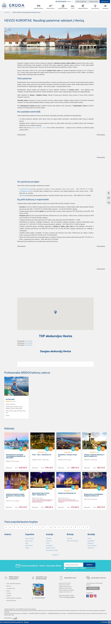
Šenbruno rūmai (50, 548)
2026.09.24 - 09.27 (62, 459)
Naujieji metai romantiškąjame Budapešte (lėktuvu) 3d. (93, 495)
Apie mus (8, 586)
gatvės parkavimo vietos (38, 127)
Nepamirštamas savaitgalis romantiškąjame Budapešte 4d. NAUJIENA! (16, 456)
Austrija (49, 534)
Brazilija (91, 534)
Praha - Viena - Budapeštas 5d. (42, 455)
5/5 (71, 452)
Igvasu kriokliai (29, 538)
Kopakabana (91, 541)
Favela (89, 538)
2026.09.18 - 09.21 (10, 461)
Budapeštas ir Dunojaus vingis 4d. (67, 455)
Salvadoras (91, 548)
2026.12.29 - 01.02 (36, 498)
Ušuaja (27, 548)
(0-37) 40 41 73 (67, 592)
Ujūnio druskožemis (72, 541)
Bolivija (70, 534)
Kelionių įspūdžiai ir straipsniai (13, 598)
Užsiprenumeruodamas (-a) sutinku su (81, 568)
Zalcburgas (49, 545)
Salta (26, 543)
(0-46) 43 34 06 (67, 586)
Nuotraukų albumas (11, 600)
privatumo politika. (90, 568)
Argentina (29, 534)
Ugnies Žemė (29, 545)
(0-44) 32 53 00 (68, 588)
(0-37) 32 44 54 (67, 583)
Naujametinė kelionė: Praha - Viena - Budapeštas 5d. (41, 494)
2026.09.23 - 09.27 (36, 459)
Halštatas (49, 538)
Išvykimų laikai (93, 1)
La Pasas (69, 538)
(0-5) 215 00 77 (66, 585)
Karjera (8, 590)
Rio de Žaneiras (92, 545)
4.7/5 (97, 452)
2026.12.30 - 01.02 (62, 498)
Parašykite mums (10, 588)
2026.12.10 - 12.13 (10, 500)
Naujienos (8, 595)
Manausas (91, 543)
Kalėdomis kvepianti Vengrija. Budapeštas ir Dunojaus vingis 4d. (15, 495)
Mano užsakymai (81, 1)
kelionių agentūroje (70, 597)
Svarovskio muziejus (52, 550)
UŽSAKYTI (89, 565)
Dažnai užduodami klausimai (13, 583)
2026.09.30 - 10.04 (88, 459)
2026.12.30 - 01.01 (88, 499)
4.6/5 (45, 452)
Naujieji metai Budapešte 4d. (67, 493)
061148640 (71, 590)
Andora (7, 534)
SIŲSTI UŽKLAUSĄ (92, 588)
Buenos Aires (29, 541)
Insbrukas (49, 541)
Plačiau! (14, 622)
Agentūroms (104, 1)
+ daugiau (54, 554)
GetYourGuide (28, 341)
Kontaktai (8, 593)
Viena (47, 543)
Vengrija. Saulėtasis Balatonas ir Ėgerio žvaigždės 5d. (94, 455)
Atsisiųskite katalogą (40, 597)
